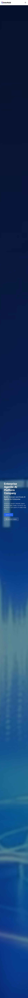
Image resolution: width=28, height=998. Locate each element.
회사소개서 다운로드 (12, 519)
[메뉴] (25, 2)
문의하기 (8, 514)
